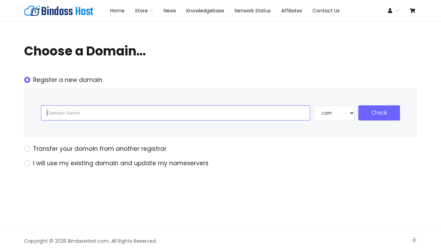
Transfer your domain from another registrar (99, 149)
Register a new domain (67, 80)
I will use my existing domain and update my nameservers (120, 163)
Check (379, 112)
